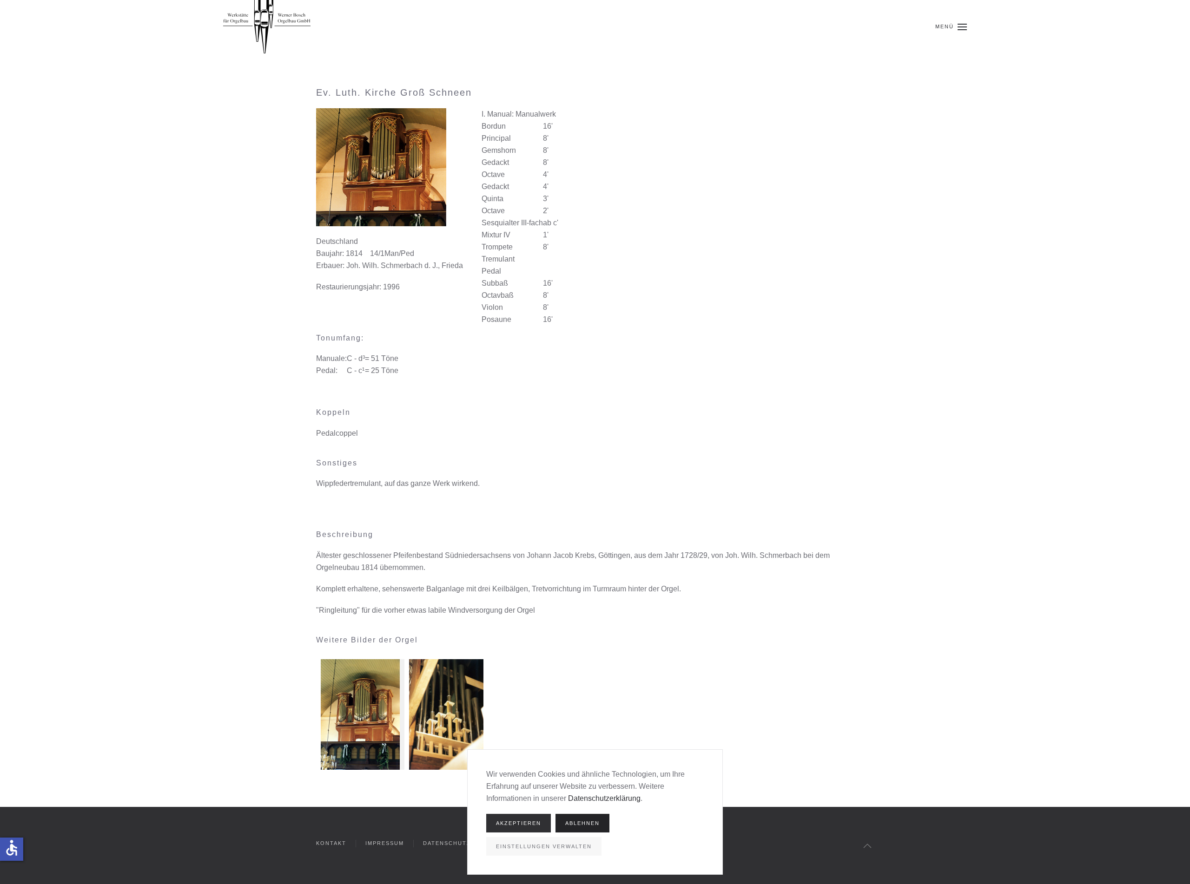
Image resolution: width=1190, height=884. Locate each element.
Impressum (384, 843)
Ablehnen (582, 823)
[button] (951, 26)
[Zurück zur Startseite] (267, 26)
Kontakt (331, 843)
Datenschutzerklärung (604, 798)
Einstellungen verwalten (544, 846)
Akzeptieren (518, 823)
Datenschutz (447, 843)
